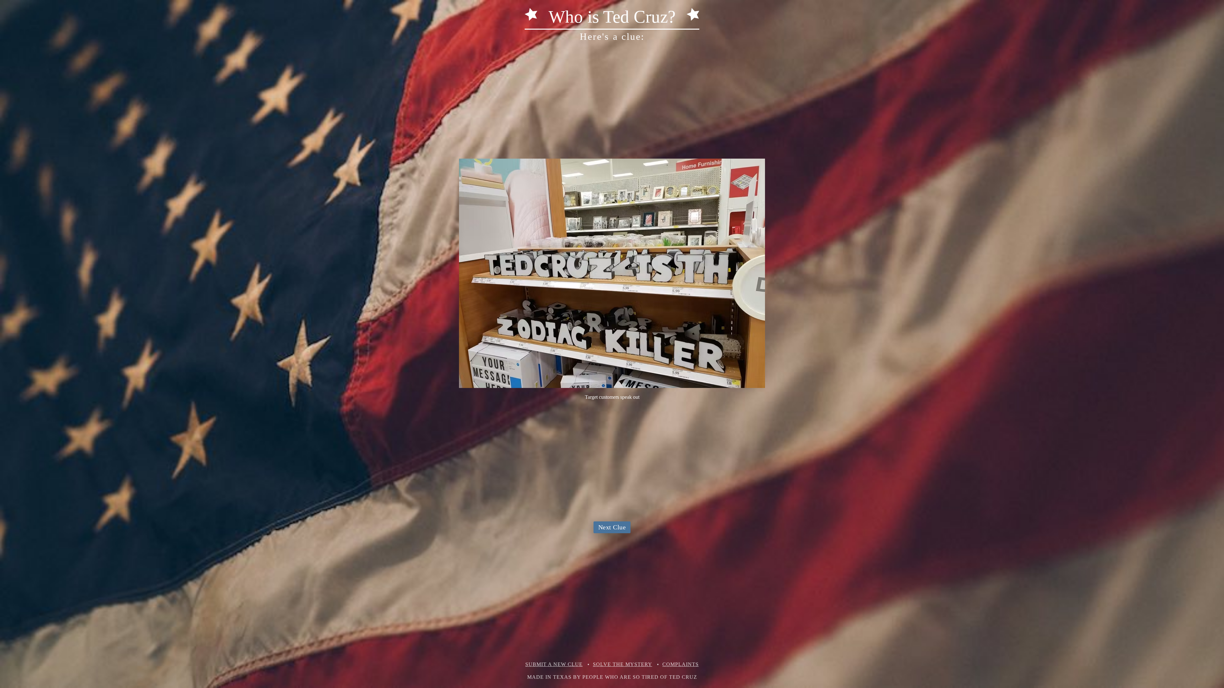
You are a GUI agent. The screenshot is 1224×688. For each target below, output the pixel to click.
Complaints (680, 664)
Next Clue (612, 527)
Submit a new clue (554, 664)
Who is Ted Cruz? (612, 16)
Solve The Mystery (622, 664)
